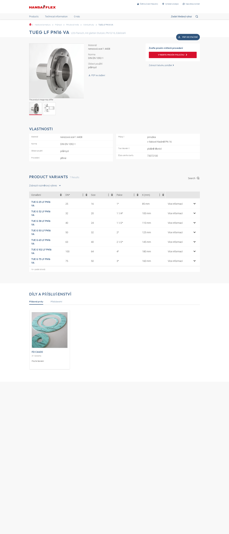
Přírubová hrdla (72, 24)
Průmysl (58, 24)
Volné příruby (88, 24)
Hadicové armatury (43, 24)
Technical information (56, 16)
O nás (77, 16)
